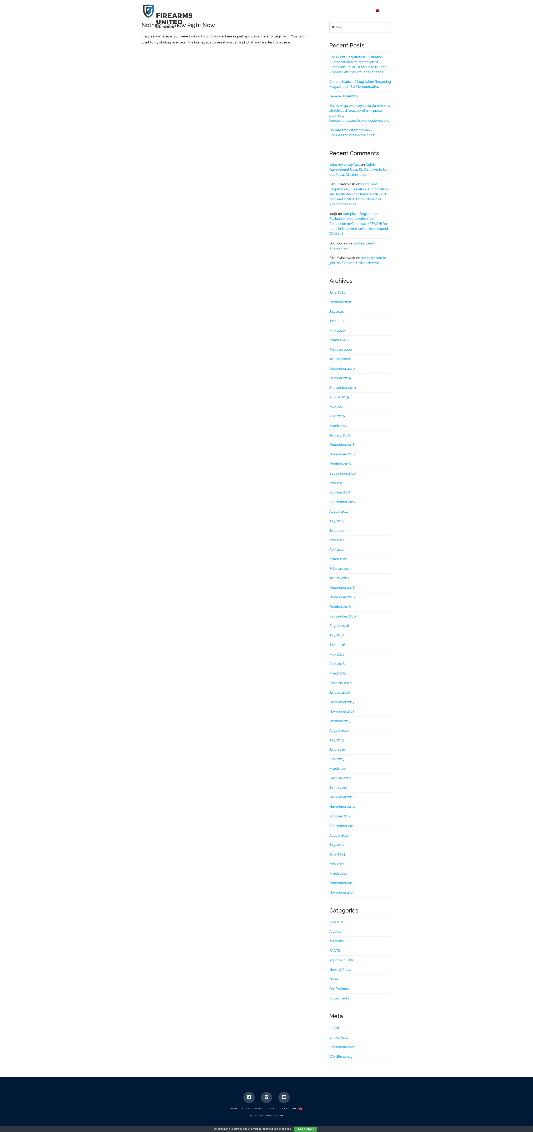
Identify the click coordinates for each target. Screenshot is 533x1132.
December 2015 (342, 702)
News (258, 1108)
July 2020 (336, 312)
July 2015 (336, 740)
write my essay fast (344, 165)
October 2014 (340, 816)
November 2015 (342, 711)
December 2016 (342, 588)
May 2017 (336, 540)
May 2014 (337, 864)
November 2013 (342, 892)
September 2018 (342, 473)
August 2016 (339, 626)
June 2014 (337, 854)
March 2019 (338, 426)
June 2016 (337, 645)
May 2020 (337, 330)
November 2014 (342, 807)
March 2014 (338, 873)
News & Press (340, 970)
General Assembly (343, 96)
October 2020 (340, 302)
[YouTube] (284, 1097)
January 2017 (339, 578)
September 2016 (342, 616)
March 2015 (338, 769)
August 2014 (339, 835)
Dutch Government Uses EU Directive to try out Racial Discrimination (358, 170)
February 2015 (340, 778)
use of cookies (282, 1128)
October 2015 (340, 721)
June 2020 (337, 321)
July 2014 (336, 845)
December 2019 (342, 369)
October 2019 (340, 378)
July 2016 (336, 635)
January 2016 (339, 692)
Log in (334, 1028)
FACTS (334, 951)
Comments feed (342, 1047)
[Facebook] (249, 1097)
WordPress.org (340, 1057)
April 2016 (337, 664)
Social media (339, 998)
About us (336, 922)
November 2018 (342, 454)
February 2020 (340, 350)
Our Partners (339, 989)
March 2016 (338, 673)
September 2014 (342, 826)
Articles (335, 932)
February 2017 (340, 569)
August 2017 (339, 511)
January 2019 (339, 435)
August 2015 (339, 731)
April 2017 (337, 550)
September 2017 (342, 502)
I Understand (305, 1129)
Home (245, 1108)
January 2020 (339, 359)
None (333, 979)
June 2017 (337, 531)
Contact (272, 1108)
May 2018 (337, 483)
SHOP (234, 1108)
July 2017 (336, 521)
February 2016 (340, 683)
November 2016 (342, 597)
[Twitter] (266, 1097)
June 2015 (337, 749)
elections (336, 941)
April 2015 (337, 759)
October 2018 (340, 464)
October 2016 (340, 607)
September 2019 (342, 388)
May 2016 (337, 654)
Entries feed (339, 1037)
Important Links (341, 960)
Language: (290, 1108)
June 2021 (337, 292)
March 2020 (338, 340)
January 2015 (339, 788)
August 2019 (339, 397)
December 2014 (342, 797)
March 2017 (338, 559)
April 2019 (337, 416)
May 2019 (337, 407)
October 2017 (340, 492)
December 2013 (342, 883)
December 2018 (342, 445)
